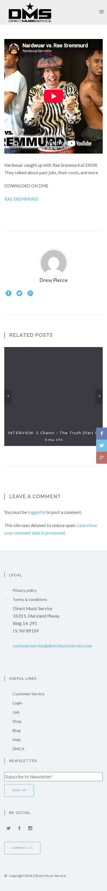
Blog (16, 730)
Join (16, 712)
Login (17, 702)
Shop (17, 721)
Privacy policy (24, 590)
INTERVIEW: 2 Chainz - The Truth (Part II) (53, 432)
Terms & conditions (29, 599)
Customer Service (28, 693)
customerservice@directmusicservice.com (52, 645)
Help (16, 739)
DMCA (18, 748)
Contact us (22, 848)
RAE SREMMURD (21, 198)
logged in (36, 512)
